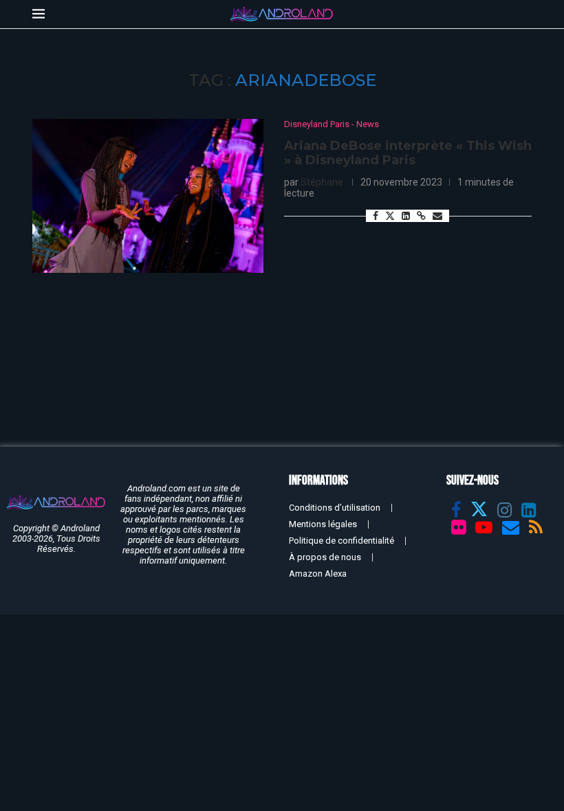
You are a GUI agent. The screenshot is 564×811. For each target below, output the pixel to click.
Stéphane (322, 182)
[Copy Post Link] (421, 215)
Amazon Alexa (318, 573)
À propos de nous (325, 557)
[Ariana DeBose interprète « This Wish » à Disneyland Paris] (147, 196)
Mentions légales (323, 524)
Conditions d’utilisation (334, 507)
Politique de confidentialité (341, 540)
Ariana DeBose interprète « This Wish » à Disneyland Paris (408, 153)
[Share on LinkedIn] (406, 215)
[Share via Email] (437, 215)
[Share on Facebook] (375, 215)
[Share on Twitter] (390, 215)
